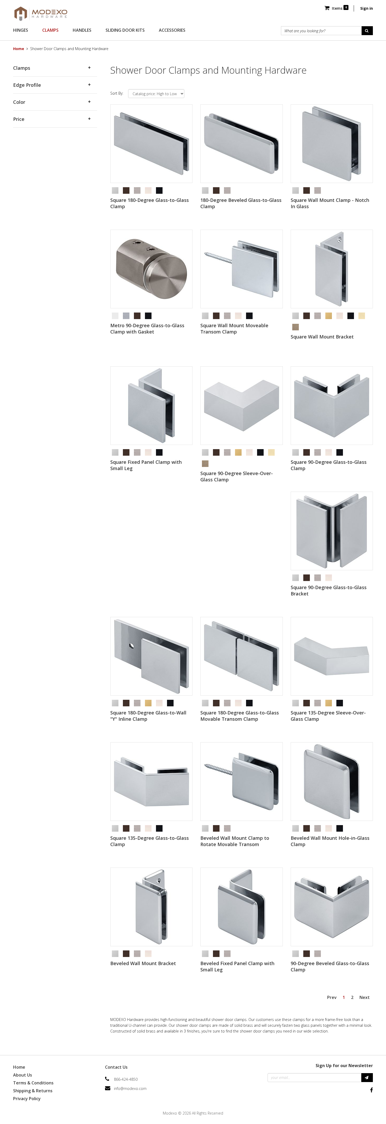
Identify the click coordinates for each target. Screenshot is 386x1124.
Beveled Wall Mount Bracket (143, 963)
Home (18, 48)
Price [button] (18, 119)
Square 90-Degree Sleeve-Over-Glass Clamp (236, 476)
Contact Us (116, 1067)
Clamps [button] (21, 68)
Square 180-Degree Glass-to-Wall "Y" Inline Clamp (148, 715)
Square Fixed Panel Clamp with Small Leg (146, 465)
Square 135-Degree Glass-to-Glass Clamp (149, 841)
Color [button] (19, 102)
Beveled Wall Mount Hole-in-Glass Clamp (330, 841)
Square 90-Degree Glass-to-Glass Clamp (329, 465)
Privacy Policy (27, 1098)
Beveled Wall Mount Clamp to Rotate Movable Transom (234, 841)
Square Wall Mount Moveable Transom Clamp (234, 328)
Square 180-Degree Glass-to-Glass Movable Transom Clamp (239, 715)
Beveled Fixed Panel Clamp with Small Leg (237, 966)
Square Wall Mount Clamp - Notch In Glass (330, 203)
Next (364, 997)
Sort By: (116, 93)
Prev (332, 997)
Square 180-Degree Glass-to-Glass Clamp (149, 203)
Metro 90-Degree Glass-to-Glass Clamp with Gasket (147, 328)
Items (339, 8)
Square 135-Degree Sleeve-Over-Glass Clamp (328, 715)
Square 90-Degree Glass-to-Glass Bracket (329, 590)
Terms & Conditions (33, 1083)
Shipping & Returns (33, 1091)
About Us (22, 1075)
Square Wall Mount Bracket (322, 337)
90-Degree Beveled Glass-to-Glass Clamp (330, 966)
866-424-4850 (126, 1079)
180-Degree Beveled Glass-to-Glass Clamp (240, 203)
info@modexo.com (130, 1088)
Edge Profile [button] (27, 85)
